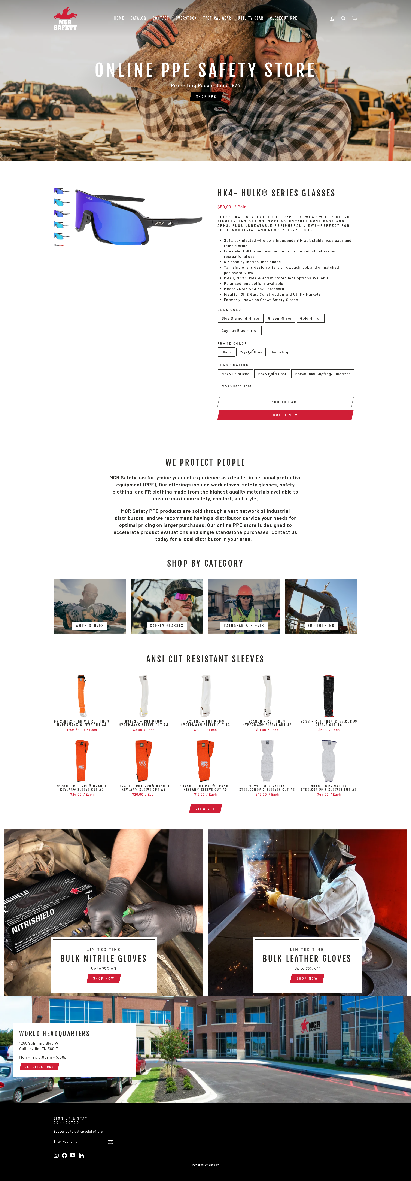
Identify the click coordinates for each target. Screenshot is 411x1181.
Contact (161, 18)
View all (205, 809)
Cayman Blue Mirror (240, 330)
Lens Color (230, 310)
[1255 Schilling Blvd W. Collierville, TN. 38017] (205, 1049)
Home (119, 18)
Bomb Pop (279, 352)
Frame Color (232, 343)
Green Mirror (280, 318)
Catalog (138, 18)
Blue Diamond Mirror (241, 318)
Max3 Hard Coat (272, 373)
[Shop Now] (103, 912)
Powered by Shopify (205, 1164)
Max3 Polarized (236, 373)
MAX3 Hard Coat (237, 385)
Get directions (39, 1066)
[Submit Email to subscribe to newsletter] (110, 1141)
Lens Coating (233, 365)
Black (227, 352)
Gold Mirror (310, 318)
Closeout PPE (283, 18)
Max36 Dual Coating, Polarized (323, 373)
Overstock (186, 18)
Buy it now (285, 415)
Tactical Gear (217, 18)
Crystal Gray (251, 352)
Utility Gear (251, 18)
